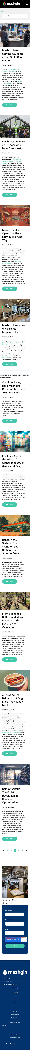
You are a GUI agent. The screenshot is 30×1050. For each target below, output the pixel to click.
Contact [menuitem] (15, 1006)
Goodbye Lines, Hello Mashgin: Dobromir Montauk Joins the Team (13, 387)
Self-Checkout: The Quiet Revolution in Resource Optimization (11, 795)
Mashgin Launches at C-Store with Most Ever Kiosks (13, 145)
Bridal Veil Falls (6, 357)
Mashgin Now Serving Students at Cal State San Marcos (12, 55)
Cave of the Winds (8, 343)
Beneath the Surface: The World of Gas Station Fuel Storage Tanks (10, 546)
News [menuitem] (15, 995)
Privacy (3, 984)
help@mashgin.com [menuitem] (15, 1034)
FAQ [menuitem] (15, 1002)
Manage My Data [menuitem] (15, 1037)
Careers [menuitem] (4, 1026)
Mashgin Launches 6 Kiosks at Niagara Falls (13, 328)
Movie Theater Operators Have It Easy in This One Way (12, 235)
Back (2, 11)
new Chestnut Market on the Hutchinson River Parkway (12, 161)
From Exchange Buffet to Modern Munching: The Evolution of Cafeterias (12, 620)
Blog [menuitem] (15, 999)
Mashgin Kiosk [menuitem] (15, 1014)
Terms (7, 984)
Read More (9, 105)
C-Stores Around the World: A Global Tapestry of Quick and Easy (13, 461)
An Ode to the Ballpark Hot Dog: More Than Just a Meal (13, 700)
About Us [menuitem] (15, 992)
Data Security (13, 984)
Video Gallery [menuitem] (15, 1017)
